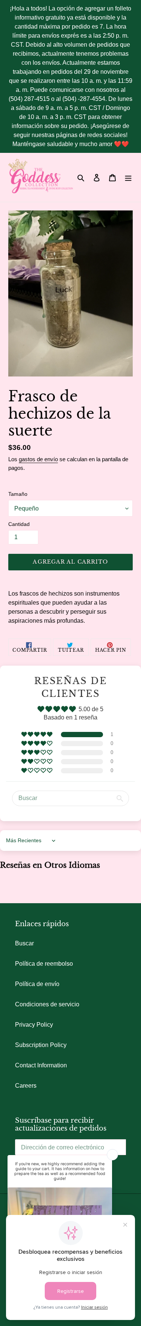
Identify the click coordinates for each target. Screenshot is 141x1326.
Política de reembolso (44, 963)
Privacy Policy (34, 1024)
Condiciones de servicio (47, 1004)
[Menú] (128, 177)
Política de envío (37, 984)
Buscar (24, 943)
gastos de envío (38, 459)
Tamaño (17, 494)
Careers (25, 1085)
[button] (37, 734)
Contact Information (41, 1065)
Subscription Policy (41, 1045)
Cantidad (19, 524)
